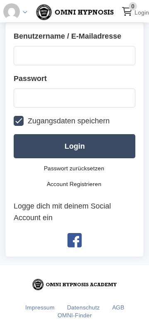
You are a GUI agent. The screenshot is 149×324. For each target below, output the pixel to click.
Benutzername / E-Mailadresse (67, 36)
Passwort (30, 78)
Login (142, 12)
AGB (118, 307)
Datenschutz (83, 307)
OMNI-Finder (75, 315)
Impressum (40, 307)
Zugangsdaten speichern (69, 121)
